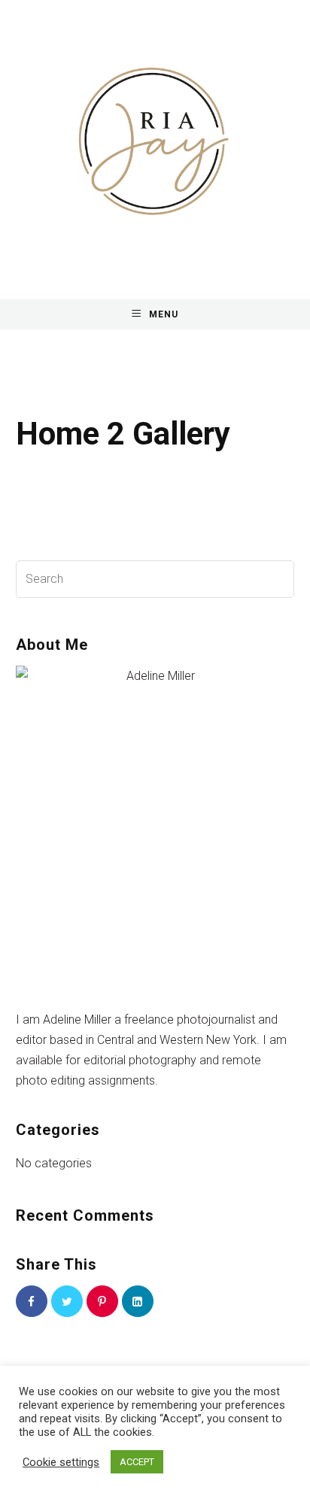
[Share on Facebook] (31, 1301)
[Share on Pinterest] (102, 1301)
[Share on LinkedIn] (137, 1301)
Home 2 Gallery (123, 433)
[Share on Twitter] (67, 1301)
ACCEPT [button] (137, 1461)
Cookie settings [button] (61, 1462)
